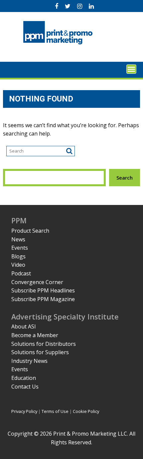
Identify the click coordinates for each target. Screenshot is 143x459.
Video (18, 264)
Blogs (18, 256)
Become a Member (34, 335)
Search (124, 177)
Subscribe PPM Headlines (43, 290)
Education (23, 378)
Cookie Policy (86, 411)
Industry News (29, 361)
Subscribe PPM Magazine (43, 299)
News (18, 239)
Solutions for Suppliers (40, 352)
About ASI (23, 326)
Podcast (21, 273)
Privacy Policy (24, 411)
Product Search (30, 230)
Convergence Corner (37, 282)
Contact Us (25, 386)
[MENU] (131, 69)
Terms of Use (55, 411)
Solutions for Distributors (43, 344)
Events (19, 247)
